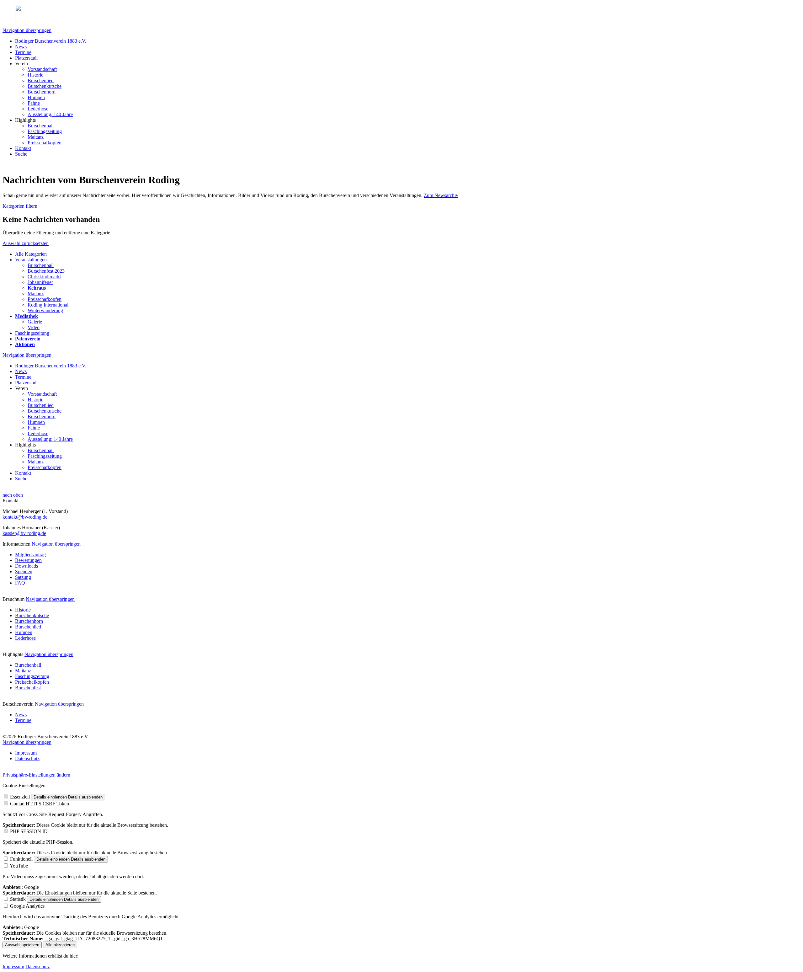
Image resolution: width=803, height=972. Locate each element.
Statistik (18, 899)
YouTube (19, 865)
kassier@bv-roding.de (24, 533)
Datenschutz (37, 966)
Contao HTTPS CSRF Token (39, 803)
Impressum (13, 966)
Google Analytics (27, 906)
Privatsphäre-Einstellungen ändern (36, 774)
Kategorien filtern (20, 206)
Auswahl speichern (22, 945)
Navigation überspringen (27, 30)
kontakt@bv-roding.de (25, 517)
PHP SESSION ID (29, 831)
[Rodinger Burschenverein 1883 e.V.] (401, 14)
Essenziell (20, 796)
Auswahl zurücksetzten (26, 243)
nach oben (13, 495)
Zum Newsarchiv (441, 195)
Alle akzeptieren (60, 945)
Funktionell (21, 859)
